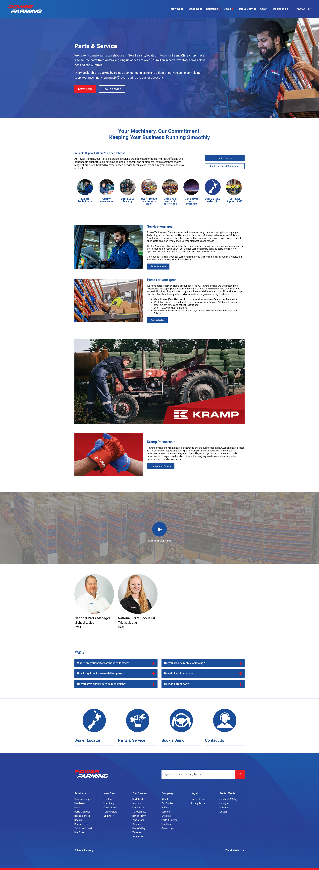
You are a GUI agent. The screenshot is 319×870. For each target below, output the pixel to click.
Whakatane (138, 820)
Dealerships (280, 8)
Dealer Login (167, 828)
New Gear (178, 8)
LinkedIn (223, 811)
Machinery (109, 803)
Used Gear (195, 8)
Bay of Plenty (139, 816)
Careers (165, 811)
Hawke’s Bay (138, 828)
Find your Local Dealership (224, 166)
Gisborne (137, 824)
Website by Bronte (235, 850)
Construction (110, 807)
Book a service (112, 89)
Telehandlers (110, 811)
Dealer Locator (87, 740)
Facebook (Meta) (228, 799)
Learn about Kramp (161, 466)
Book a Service (224, 158)
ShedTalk (166, 816)
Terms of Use (198, 799)
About (265, 8)
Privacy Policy (198, 803)
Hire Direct (79, 832)
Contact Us (214, 740)
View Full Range (82, 799)
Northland (137, 799)
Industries (213, 8)
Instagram (224, 803)
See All (108, 816)
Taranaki (137, 832)
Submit (240, 774)
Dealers (78, 820)
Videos (165, 807)
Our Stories (167, 803)
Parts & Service (247, 8)
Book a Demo (172, 740)
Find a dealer (157, 320)
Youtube (223, 807)
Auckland (137, 803)
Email (77, 627)
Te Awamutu (139, 811)
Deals (228, 8)
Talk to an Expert (83, 828)
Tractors (108, 799)
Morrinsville (138, 807)
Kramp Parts (85, 89)
